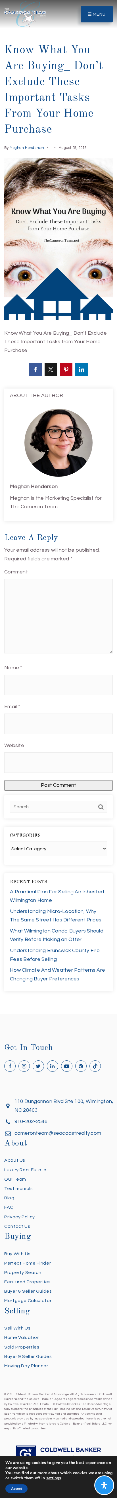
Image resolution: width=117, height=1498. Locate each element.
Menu (99, 14)
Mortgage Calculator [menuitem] (27, 1300)
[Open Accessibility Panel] (104, 1485)
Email (12, 706)
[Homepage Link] (25, 13)
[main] (58, 507)
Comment (16, 572)
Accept (16, 1488)
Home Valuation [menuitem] (22, 1337)
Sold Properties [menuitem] (21, 1347)
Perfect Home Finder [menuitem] (27, 1263)
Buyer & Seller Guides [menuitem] (28, 1291)
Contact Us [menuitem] (17, 1226)
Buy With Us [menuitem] (17, 1254)
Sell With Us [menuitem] (17, 1328)
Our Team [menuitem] (15, 1179)
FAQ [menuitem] (9, 1207)
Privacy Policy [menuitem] (19, 1217)
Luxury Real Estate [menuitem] (25, 1170)
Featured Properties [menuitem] (27, 1282)
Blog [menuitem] (9, 1198)
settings (53, 1478)
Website (14, 745)
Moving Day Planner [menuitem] (26, 1366)
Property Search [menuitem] (22, 1272)
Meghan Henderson (27, 148)
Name (13, 667)
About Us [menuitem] (14, 1160)
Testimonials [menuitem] (18, 1188)
